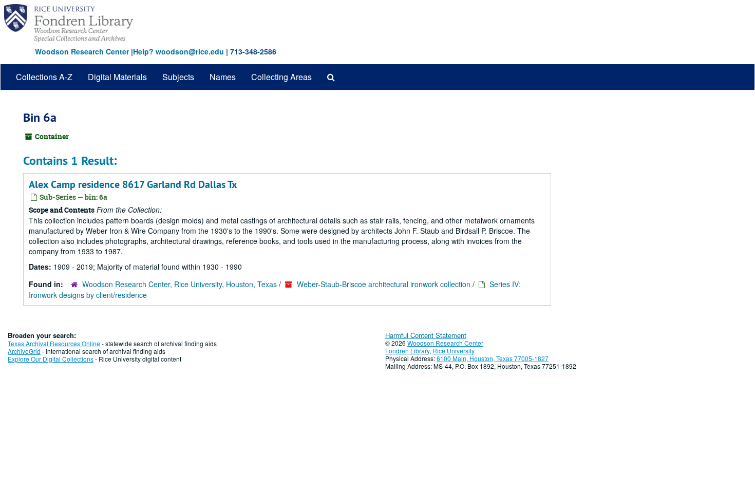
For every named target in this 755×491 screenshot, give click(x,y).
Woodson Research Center (82, 51)
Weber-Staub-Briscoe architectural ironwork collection (383, 284)
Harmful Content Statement (425, 335)
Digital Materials (117, 77)
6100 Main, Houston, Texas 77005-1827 (493, 358)
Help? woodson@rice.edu (178, 51)
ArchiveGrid (24, 351)
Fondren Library (407, 350)
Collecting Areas (281, 77)
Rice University (453, 350)
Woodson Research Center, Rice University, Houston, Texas (179, 284)
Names (223, 77)
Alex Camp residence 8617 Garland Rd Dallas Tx (133, 184)
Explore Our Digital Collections (50, 358)
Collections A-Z (44, 77)
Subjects (178, 77)
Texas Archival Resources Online (54, 343)
